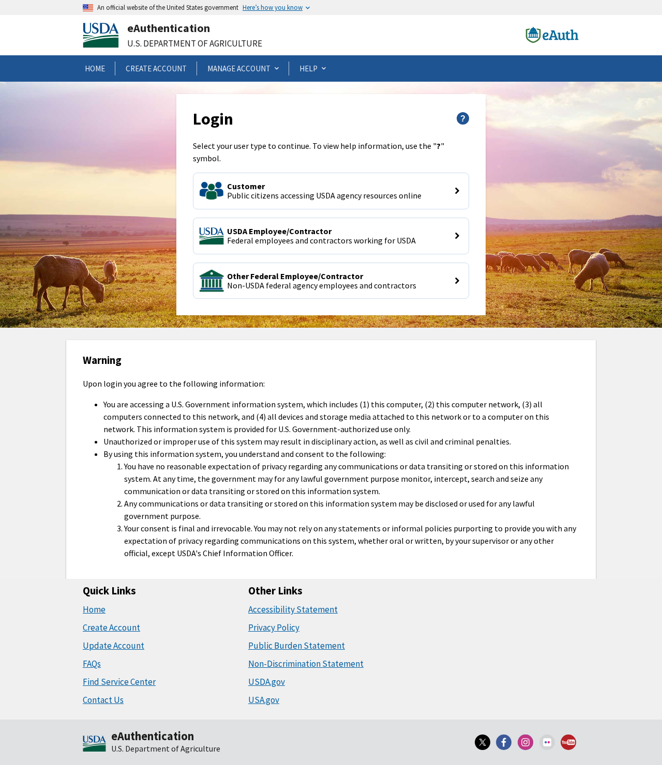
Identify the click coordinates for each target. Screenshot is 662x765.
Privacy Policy (273, 627)
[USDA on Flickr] (547, 742)
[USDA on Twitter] (482, 742)
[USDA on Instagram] (525, 742)
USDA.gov (266, 681)
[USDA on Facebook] (504, 742)
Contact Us (103, 700)
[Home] (94, 744)
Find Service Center (119, 681)
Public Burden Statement (296, 645)
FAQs (92, 663)
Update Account (113, 645)
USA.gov (263, 700)
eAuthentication (168, 28)
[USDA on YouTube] (568, 742)
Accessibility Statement (293, 609)
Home (94, 609)
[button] (331, 191)
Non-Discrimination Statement (306, 663)
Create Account (111, 627)
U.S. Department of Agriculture (194, 43)
